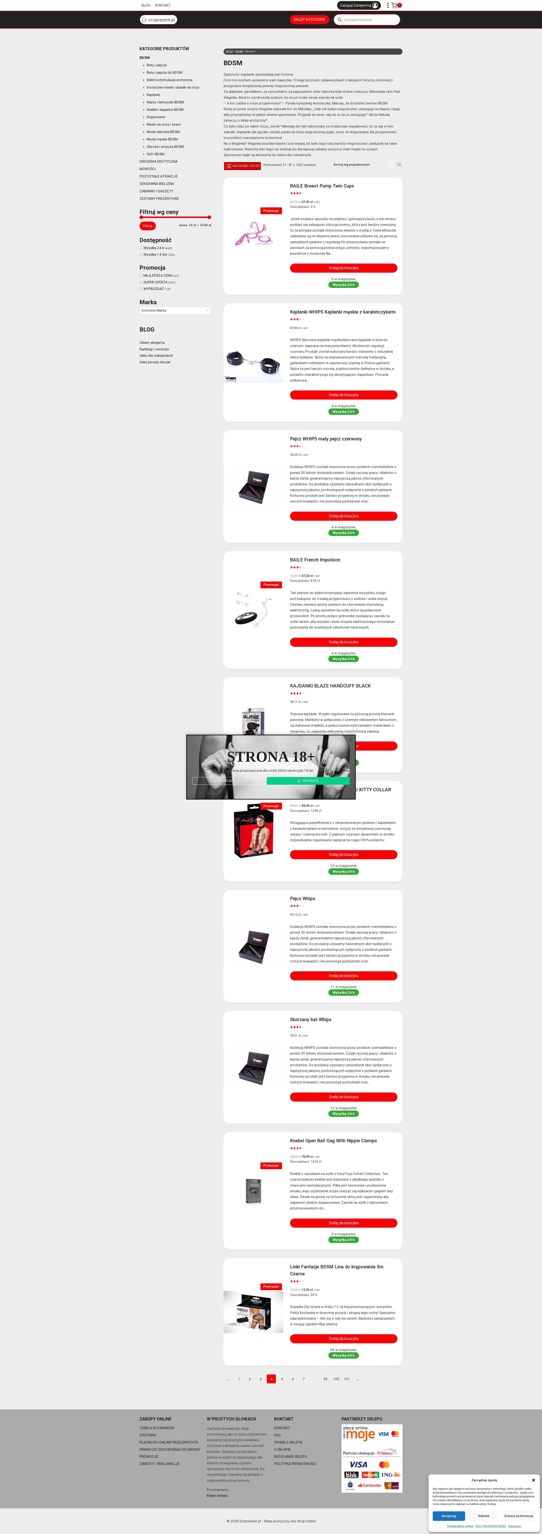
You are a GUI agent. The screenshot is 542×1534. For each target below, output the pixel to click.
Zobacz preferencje (518, 1516)
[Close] (351, 740)
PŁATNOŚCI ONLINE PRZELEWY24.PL (169, 1442)
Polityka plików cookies (460, 1526)
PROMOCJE (149, 1456)
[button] (533, 1480)
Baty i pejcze (157, 65)
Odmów (483, 1516)
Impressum (514, 1526)
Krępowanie (156, 117)
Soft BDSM (155, 154)
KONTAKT (163, 5)
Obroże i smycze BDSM (165, 146)
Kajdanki (153, 95)
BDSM (145, 58)
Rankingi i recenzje (154, 349)
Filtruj (147, 226)
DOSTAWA (148, 1435)
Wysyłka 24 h (153, 248)
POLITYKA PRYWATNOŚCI (491, 1526)
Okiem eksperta (152, 342)
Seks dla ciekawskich (156, 355)
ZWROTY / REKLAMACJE (159, 1464)
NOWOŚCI (148, 169)
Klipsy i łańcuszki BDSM (165, 102)
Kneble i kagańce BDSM (165, 109)
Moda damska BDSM (163, 132)
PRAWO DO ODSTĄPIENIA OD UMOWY (170, 1449)
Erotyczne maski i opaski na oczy (173, 87)
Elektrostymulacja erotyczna (169, 80)
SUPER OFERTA (155, 282)
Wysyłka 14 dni (155, 254)
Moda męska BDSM (162, 139)
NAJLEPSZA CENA (158, 275)
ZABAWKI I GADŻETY (156, 191)
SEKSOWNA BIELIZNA (157, 184)
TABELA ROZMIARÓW (157, 1428)
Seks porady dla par (155, 362)
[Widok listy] (390, 165)
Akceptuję (448, 1516)
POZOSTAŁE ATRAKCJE (159, 176)
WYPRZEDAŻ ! (154, 289)
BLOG (146, 5)
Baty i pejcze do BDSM (164, 72)
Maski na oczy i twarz (164, 124)
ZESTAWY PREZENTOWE (159, 198)
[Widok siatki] (399, 165)
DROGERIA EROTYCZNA (159, 161)
